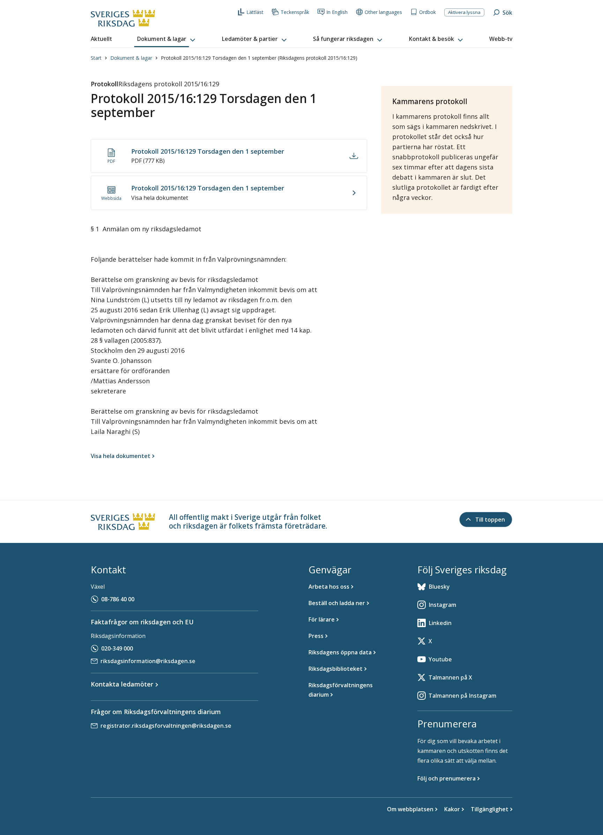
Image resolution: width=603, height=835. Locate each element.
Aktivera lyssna (464, 12)
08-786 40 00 (117, 599)
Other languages (383, 12)
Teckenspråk (295, 12)
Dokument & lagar (131, 58)
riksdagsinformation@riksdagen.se (147, 661)
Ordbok (427, 12)
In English (337, 12)
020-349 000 (117, 648)
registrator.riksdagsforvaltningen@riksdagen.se (165, 725)
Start (96, 58)
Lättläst (254, 12)
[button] (166, 39)
